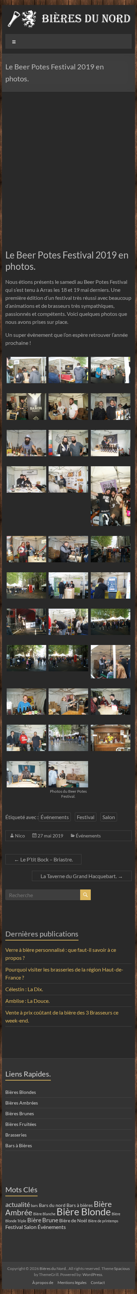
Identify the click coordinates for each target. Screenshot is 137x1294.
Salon (108, 817)
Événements (55, 817)
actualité (17, 1204)
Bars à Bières (18, 1145)
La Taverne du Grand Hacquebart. (82, 876)
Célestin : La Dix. (24, 989)
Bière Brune (42, 1220)
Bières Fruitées (20, 1124)
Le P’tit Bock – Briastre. (43, 859)
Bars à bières (80, 1205)
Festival (85, 817)
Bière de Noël (73, 1220)
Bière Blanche (44, 1214)
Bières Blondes (20, 1092)
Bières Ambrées (21, 1103)
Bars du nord (52, 1205)
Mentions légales (72, 1282)
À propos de (42, 1282)
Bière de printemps (103, 1221)
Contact (98, 1282)
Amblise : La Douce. (27, 1001)
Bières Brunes (19, 1113)
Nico (20, 835)
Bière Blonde (84, 1211)
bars (34, 1205)
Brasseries (16, 1135)
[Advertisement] (68, 163)
